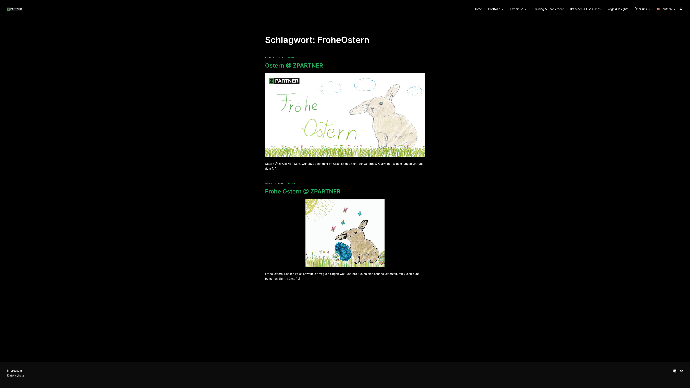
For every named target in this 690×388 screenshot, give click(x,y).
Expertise (516, 9)
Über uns (641, 9)
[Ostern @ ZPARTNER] (345, 115)
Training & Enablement (548, 9)
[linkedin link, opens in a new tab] (674, 370)
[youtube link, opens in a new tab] (681, 370)
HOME (291, 57)
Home (478, 9)
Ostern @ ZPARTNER (294, 65)
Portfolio (494, 9)
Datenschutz (15, 375)
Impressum (14, 370)
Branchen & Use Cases (585, 9)
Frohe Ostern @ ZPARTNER (303, 191)
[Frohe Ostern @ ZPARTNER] (345, 233)
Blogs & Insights (617, 9)
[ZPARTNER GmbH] (14, 9)
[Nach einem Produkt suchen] (681, 9)
